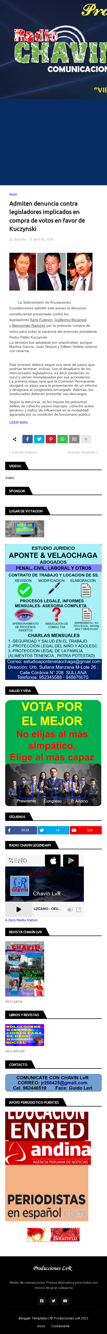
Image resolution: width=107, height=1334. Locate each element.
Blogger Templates (33, 1318)
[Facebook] (27, 439)
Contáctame (60, 1326)
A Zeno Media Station (21, 920)
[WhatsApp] (62, 439)
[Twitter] (39, 439)
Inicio (13, 194)
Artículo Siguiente (81, 452)
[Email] (74, 439)
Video (9, 477)
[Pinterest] (51, 439)
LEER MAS (18, 422)
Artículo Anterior (24, 452)
